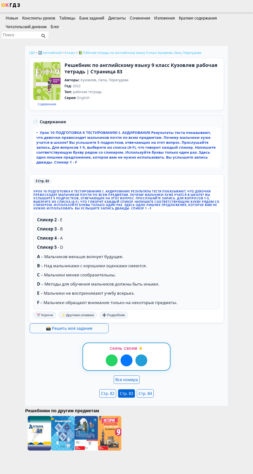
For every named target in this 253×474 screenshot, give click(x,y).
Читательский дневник (26, 27)
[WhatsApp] (112, 360)
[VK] (126, 360)
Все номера (126, 379)
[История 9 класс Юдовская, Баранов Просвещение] (109, 433)
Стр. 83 (126, 393)
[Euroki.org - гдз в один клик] (10, 6)
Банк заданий (91, 18)
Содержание (47, 104)
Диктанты (117, 18)
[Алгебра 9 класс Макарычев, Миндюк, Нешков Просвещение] (39, 433)
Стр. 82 (107, 393)
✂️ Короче (45, 315)
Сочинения (140, 18)
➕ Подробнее (113, 315)
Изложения (164, 18)
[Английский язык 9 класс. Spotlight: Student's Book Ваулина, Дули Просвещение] (86, 433)
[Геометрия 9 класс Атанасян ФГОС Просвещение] (63, 433)
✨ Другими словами (77, 315)
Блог (55, 27)
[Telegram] (141, 360)
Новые (12, 18)
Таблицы (67, 18)
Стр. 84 (145, 393)
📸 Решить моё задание (69, 328)
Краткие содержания (198, 18)
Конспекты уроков (38, 18)
